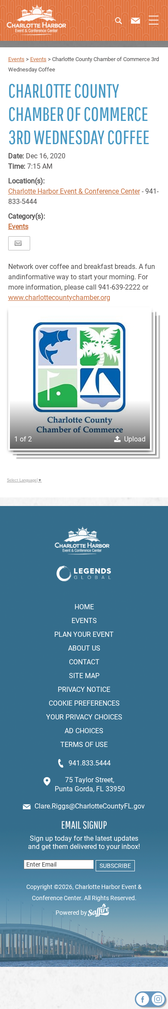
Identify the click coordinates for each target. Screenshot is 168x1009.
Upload (135, 439)
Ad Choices (84, 731)
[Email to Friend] (18, 243)
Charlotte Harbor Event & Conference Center (74, 191)
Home (84, 607)
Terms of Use (84, 745)
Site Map (84, 676)
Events (16, 59)
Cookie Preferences (84, 703)
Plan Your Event (84, 634)
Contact (84, 662)
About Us (84, 648)
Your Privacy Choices (84, 717)
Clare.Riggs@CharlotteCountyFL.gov (89, 806)
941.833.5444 (89, 763)
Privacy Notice (84, 689)
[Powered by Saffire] (102, 912)
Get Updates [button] (114, 866)
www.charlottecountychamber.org (59, 297)
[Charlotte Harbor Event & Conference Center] (36, 20)
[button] (124, 23)
